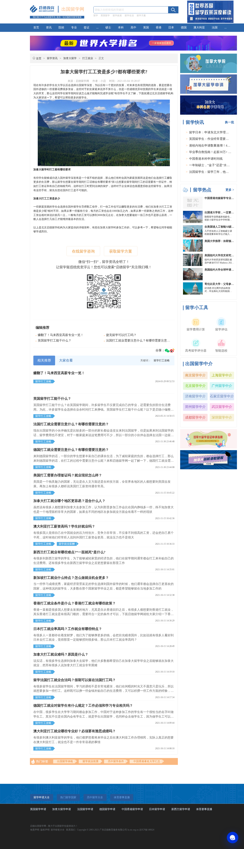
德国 (184, 27)
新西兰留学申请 (180, 809)
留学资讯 (52, 58)
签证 (86, 27)
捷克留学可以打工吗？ (121, 335)
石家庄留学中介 (222, 396)
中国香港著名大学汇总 (146, 761)
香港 (158, 27)
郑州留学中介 (195, 407)
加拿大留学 (70, 58)
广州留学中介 (222, 386)
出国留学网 (72, 9)
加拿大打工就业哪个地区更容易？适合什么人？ (69, 501)
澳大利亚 (199, 27)
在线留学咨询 (83, 251)
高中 (133, 27)
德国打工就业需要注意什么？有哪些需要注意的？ (71, 450)
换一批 (229, 122)
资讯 (49, 27)
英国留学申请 (38, 809)
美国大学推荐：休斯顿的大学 (222, 241)
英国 (146, 27)
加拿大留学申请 (61, 809)
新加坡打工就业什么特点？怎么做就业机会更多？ (71, 578)
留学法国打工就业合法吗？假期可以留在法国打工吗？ (74, 680)
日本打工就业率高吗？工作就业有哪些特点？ (67, 629)
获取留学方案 (120, 251)
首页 (36, 27)
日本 (171, 27)
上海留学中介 (222, 375)
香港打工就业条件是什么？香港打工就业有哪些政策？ (74, 603)
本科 (121, 27)
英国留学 (105, 15)
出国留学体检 (65, 761)
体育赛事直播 (204, 809)
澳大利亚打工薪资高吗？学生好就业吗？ (64, 526)
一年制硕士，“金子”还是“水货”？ (211, 165)
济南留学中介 (195, 396)
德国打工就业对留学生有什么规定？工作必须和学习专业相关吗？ (83, 705)
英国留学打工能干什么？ (54, 340)
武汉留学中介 (222, 407)
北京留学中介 (195, 386)
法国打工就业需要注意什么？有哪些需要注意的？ (139, 340)
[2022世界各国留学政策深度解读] (210, 22)
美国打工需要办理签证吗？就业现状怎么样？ (67, 475)
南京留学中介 (195, 375)
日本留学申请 (157, 809)
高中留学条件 (116, 761)
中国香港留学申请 (132, 809)
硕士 (108, 27)
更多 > (230, 189)
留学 (95, 15)
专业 (74, 27)
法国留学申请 (85, 809)
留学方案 (141, 15)
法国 (215, 27)
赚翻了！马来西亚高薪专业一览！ (60, 335)
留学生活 (129, 15)
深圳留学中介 (222, 417)
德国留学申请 (107, 809)
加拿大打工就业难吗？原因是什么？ (60, 654)
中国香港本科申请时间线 (206, 158)
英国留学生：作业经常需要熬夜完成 (213, 138)
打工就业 (87, 58)
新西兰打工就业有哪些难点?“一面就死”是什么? (69, 552)
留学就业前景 (91, 761)
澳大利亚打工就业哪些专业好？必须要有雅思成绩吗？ (74, 731)
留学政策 (117, 15)
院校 (61, 27)
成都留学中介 (195, 417)
